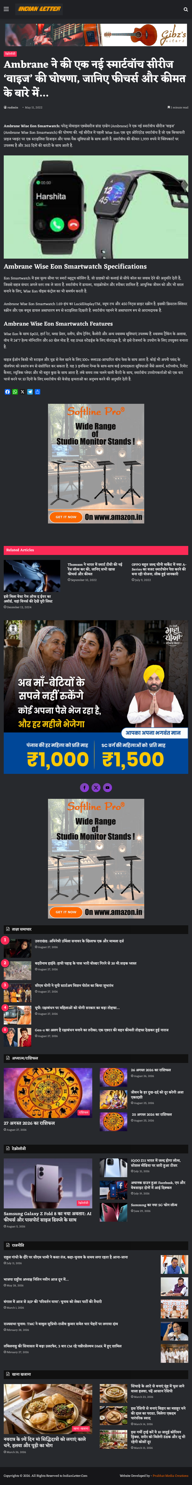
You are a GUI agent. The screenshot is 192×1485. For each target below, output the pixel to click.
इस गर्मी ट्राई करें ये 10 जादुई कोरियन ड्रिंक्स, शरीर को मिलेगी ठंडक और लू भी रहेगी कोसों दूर (158, 1437)
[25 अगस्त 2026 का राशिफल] (113, 1121)
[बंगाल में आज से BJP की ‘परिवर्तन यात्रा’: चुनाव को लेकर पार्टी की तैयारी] (174, 1309)
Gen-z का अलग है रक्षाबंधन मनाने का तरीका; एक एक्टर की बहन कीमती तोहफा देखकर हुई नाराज (101, 1030)
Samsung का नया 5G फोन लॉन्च (154, 1205)
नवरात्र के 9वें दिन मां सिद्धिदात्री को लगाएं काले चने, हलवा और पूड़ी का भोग (45, 1443)
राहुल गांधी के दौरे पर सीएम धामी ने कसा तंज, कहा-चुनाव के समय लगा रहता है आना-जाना (66, 1257)
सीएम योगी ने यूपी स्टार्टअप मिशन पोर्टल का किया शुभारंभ (74, 986)
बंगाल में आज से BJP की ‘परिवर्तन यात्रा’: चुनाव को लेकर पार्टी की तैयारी (53, 1302)
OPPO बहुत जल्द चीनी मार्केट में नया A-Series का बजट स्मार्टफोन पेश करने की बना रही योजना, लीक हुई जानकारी (159, 569)
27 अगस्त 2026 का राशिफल (29, 1123)
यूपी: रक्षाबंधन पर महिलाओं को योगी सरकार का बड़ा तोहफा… (77, 1008)
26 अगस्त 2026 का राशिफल (151, 1070)
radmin (13, 107)
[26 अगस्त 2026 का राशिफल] (113, 1077)
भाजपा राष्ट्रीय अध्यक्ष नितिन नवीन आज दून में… (36, 1280)
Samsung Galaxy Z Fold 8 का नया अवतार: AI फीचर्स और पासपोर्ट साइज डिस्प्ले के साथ (48, 1217)
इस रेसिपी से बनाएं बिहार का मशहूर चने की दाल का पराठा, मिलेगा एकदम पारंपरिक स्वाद (158, 1414)
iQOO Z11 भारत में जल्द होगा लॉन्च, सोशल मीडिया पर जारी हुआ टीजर (156, 1163)
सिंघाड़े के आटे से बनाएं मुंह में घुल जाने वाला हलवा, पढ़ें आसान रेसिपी (157, 1389)
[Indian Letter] (39, 9)
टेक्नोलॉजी (10, 54)
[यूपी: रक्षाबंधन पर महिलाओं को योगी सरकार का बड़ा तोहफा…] (17, 1015)
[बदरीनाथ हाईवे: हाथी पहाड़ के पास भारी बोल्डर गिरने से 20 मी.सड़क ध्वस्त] (17, 970)
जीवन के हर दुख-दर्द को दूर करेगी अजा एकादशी (157, 1095)
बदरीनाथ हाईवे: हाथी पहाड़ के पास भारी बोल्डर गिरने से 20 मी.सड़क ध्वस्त (85, 964)
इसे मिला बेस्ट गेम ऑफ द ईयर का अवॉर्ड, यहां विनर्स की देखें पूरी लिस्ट (28, 599)
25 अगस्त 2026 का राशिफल (151, 1115)
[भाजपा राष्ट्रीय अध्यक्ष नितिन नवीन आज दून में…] (174, 1286)
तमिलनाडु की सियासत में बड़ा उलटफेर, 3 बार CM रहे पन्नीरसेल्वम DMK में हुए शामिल (63, 1346)
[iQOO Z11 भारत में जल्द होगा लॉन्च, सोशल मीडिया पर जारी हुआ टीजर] (113, 1167)
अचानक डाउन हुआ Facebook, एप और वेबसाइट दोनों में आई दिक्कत (158, 1185)
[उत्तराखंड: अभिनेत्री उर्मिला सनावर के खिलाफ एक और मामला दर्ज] (17, 948)
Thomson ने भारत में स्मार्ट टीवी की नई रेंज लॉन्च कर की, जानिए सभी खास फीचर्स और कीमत (95, 569)
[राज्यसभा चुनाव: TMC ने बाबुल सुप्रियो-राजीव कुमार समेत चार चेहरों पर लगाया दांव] (174, 1331)
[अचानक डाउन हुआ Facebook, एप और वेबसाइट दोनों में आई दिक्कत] (113, 1190)
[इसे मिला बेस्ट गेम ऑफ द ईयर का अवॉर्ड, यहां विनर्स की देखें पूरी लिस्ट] (32, 576)
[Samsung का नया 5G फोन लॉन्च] (113, 1212)
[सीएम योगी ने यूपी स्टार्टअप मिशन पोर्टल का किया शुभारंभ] (17, 993)
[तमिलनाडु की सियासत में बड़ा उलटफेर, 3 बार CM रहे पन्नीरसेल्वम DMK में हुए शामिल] (174, 1353)
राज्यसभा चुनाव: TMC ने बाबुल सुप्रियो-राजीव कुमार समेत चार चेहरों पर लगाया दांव (61, 1324)
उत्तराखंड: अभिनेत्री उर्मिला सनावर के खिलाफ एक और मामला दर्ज (79, 941)
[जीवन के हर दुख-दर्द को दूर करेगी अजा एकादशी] (113, 1099)
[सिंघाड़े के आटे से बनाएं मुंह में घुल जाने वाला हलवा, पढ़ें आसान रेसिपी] (113, 1393)
